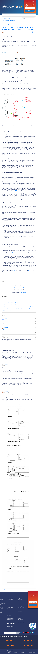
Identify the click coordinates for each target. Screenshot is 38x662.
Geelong (1, 607)
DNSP (14, 70)
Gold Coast (2, 602)
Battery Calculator (20, 619)
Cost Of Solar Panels (10, 600)
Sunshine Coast (2, 603)
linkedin (33, 632)
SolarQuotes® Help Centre (6, 18)
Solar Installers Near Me (11, 603)
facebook (21, 632)
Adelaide (1, 609)
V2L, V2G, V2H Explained (11, 620)
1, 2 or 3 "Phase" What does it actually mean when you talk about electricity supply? (16, 310)
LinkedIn (5, 281)
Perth (1, 611)
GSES (29, 270)
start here (8, 15)
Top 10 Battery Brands (21, 596)
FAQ (20, 15)
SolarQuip (13, 270)
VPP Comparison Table (21, 600)
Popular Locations (3, 595)
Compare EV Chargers (10, 618)
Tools (15, 15)
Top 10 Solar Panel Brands (11, 596)
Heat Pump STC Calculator (11, 629)
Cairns (1, 604)
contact (25, 15)
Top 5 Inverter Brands (21, 604)
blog (22, 15)
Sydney (1, 596)
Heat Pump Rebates (10, 627)
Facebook (2, 281)
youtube (28, 632)
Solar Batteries (20, 595)
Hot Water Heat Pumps (11, 623)
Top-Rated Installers (10, 607)
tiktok (30, 632)
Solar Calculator (20, 618)
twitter (26, 632)
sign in (5, 589)
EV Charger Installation (10, 619)
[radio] (17, 287)
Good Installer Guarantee (11, 608)
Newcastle (1, 598)
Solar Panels (9, 595)
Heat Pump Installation (10, 626)
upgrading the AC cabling (22, 267)
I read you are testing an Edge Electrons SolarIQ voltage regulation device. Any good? (17, 308)
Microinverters (20, 608)
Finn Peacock (6, 31)
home (5, 15)
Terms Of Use (23, 652)
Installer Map (9, 606)
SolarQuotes (8, 6)
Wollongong (2, 599)
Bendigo (1, 608)
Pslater (5, 318)
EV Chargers (9, 615)
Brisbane (1, 600)
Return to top (4, 296)
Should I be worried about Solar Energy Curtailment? (11, 302)
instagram (23, 632)
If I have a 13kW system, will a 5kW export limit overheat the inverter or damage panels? (17, 306)
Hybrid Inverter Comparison (22, 607)
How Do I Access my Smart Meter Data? (9, 304)
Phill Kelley (6, 364)
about (18, 15)
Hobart (1, 612)
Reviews (11, 15)
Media (9, 652)
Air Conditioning (20, 611)
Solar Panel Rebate (10, 599)
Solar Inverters (20, 603)
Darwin (1, 613)
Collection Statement (32, 652)
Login (3, 652)
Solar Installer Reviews (10, 604)
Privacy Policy (16, 652)
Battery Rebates (20, 599)
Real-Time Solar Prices (21, 622)
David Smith (6, 336)
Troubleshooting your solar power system (9, 20)
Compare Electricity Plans (21, 620)
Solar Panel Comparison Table (11, 598)
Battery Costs (20, 598)
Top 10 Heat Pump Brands (11, 625)
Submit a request (23, 292)
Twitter (3, 281)
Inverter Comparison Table (21, 606)
